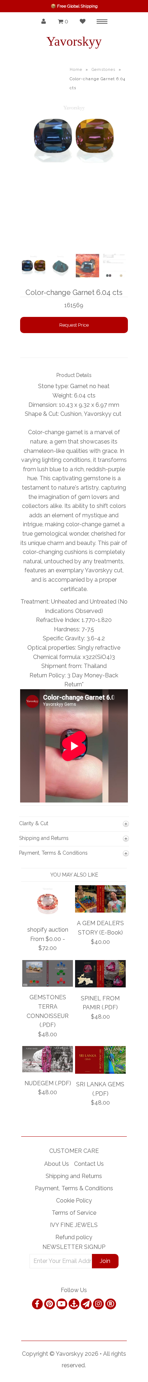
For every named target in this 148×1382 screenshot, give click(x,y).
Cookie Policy (74, 1200)
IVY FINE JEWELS (74, 1225)
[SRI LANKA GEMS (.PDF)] (100, 1071)
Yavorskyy (74, 41)
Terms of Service (74, 1212)
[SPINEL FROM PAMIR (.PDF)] (100, 985)
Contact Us (89, 1163)
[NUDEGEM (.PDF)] (47, 1070)
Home (76, 69)
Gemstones (103, 69)
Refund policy (73, 1237)
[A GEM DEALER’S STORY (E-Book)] (100, 910)
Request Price (74, 325)
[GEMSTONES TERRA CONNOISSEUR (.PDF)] (47, 984)
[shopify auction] (47, 916)
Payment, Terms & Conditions (74, 1188)
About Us (56, 1163)
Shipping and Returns (74, 1176)
